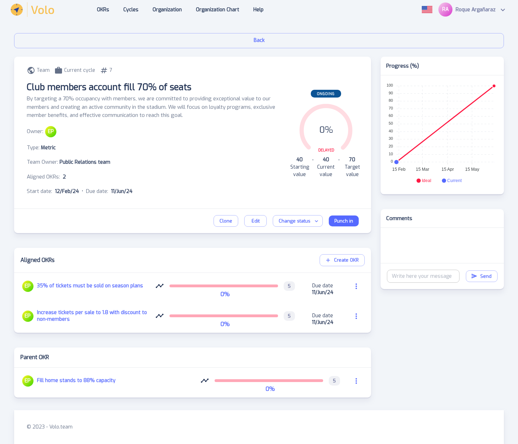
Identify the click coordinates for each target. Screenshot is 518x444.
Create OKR (346, 260)
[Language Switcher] (427, 9)
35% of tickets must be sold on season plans (90, 285)
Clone (226, 221)
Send (486, 276)
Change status (294, 221)
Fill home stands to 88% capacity (76, 380)
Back (259, 40)
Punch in (343, 221)
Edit (256, 221)
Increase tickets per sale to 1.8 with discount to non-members (92, 316)
